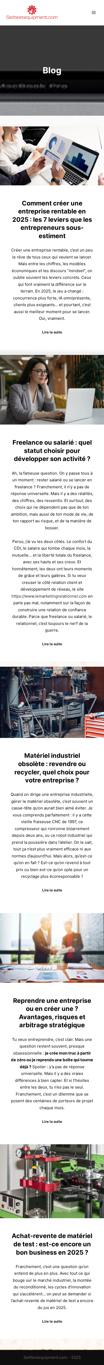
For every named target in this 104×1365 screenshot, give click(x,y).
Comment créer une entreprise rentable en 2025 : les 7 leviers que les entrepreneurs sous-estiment (52, 219)
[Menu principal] (94, 12)
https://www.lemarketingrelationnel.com (49, 596)
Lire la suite (52, 332)
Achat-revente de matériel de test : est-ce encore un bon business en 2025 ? (52, 1244)
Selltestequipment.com (45, 1357)
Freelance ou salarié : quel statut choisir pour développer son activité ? (52, 450)
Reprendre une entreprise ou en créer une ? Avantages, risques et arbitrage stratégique (52, 1013)
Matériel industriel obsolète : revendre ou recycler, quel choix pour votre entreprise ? (52, 768)
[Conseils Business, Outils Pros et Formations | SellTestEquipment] (32, 12)
